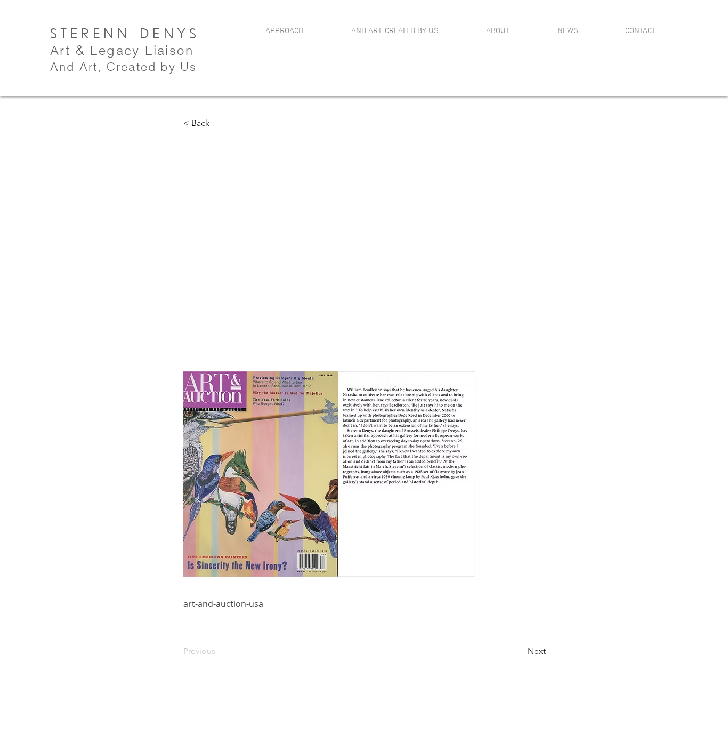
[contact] (637, 51)
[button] (218, 123)
